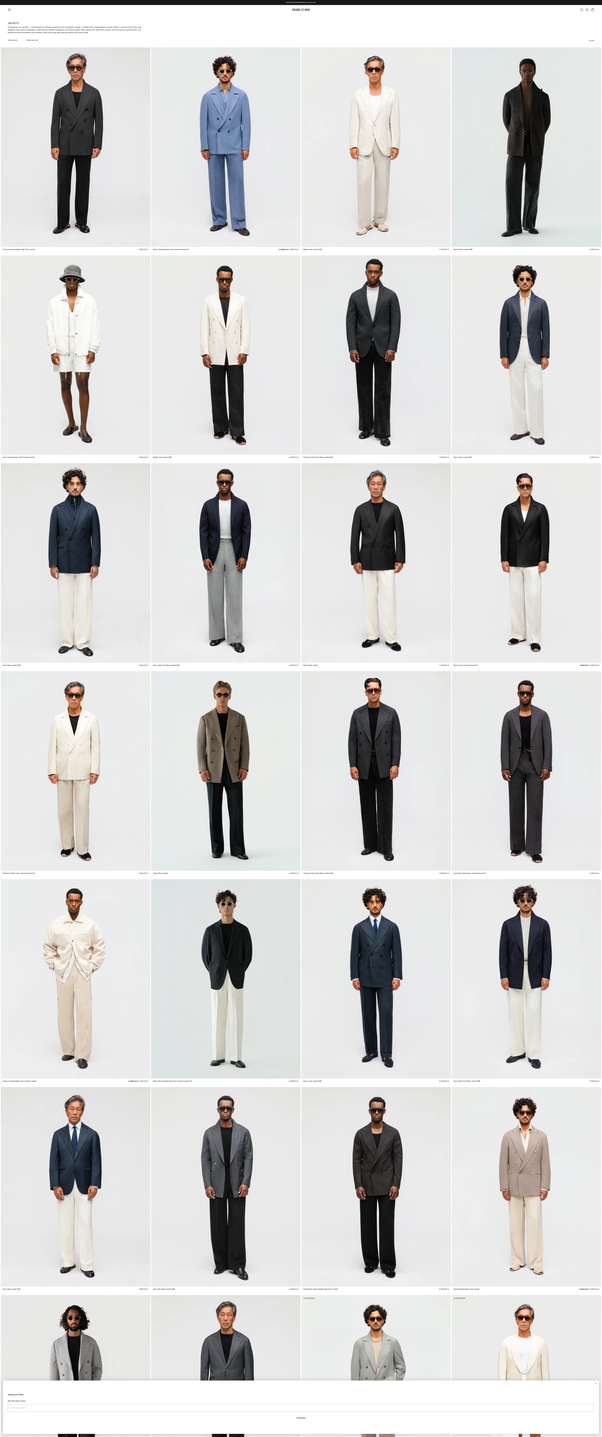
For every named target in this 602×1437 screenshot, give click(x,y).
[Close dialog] (596, 1383)
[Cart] (592, 9)
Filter (591, 40)
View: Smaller (32, 40)
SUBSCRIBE (301, 1418)
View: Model (13, 40)
